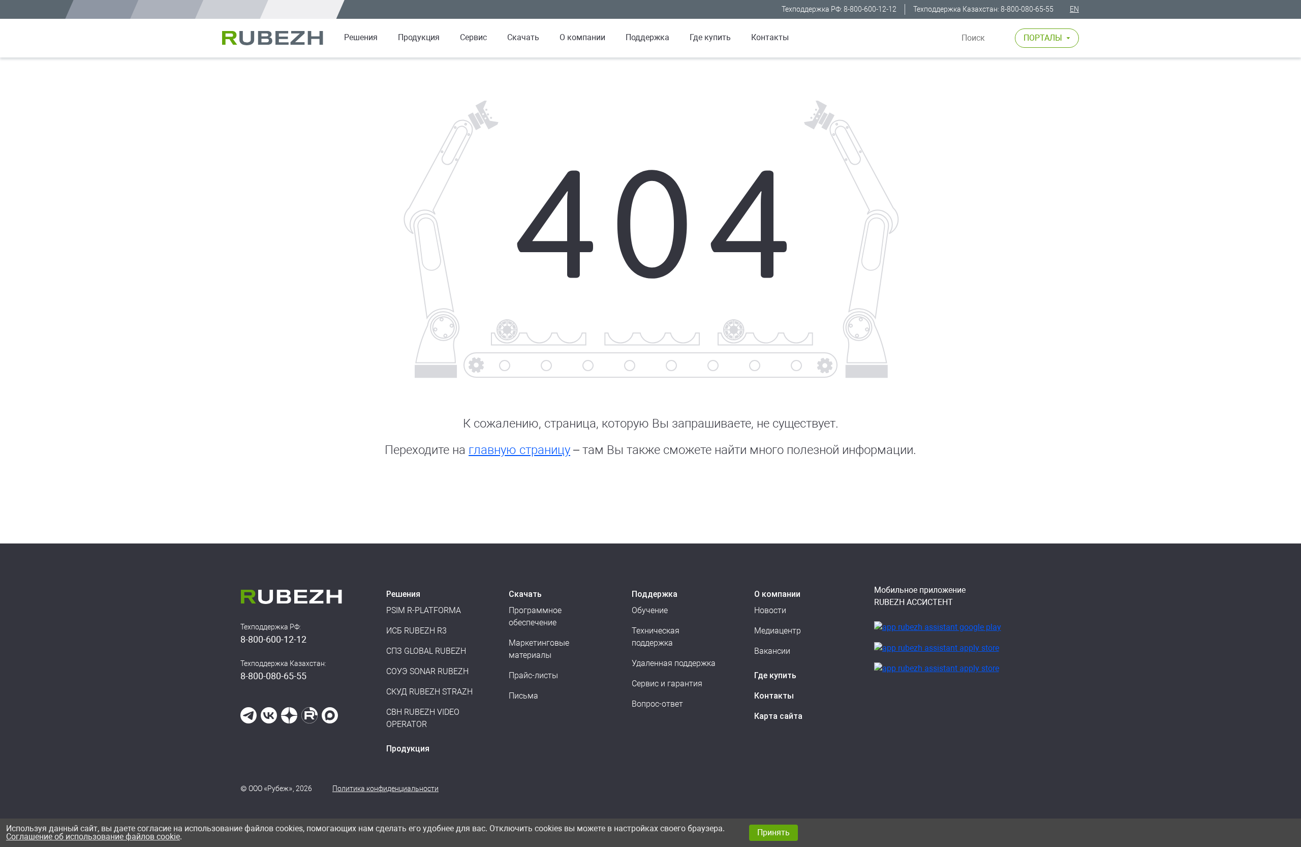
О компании (582, 37)
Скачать (523, 37)
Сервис (473, 37)
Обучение (650, 610)
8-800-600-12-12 (870, 9)
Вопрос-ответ (657, 704)
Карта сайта (778, 716)
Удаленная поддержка (674, 663)
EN (1074, 9)
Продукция (407, 748)
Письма (523, 696)
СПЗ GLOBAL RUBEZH (426, 651)
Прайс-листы (533, 675)
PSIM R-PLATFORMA (423, 610)
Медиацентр (777, 631)
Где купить (710, 37)
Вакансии (772, 651)
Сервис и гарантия (667, 683)
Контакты (770, 37)
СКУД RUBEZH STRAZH (429, 692)
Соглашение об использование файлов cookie (93, 836)
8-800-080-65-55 (1027, 9)
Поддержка (647, 37)
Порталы (1043, 38)
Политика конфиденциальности (385, 788)
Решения (361, 37)
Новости (770, 610)
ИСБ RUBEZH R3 (416, 631)
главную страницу (519, 450)
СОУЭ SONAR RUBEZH (427, 671)
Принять (773, 832)
